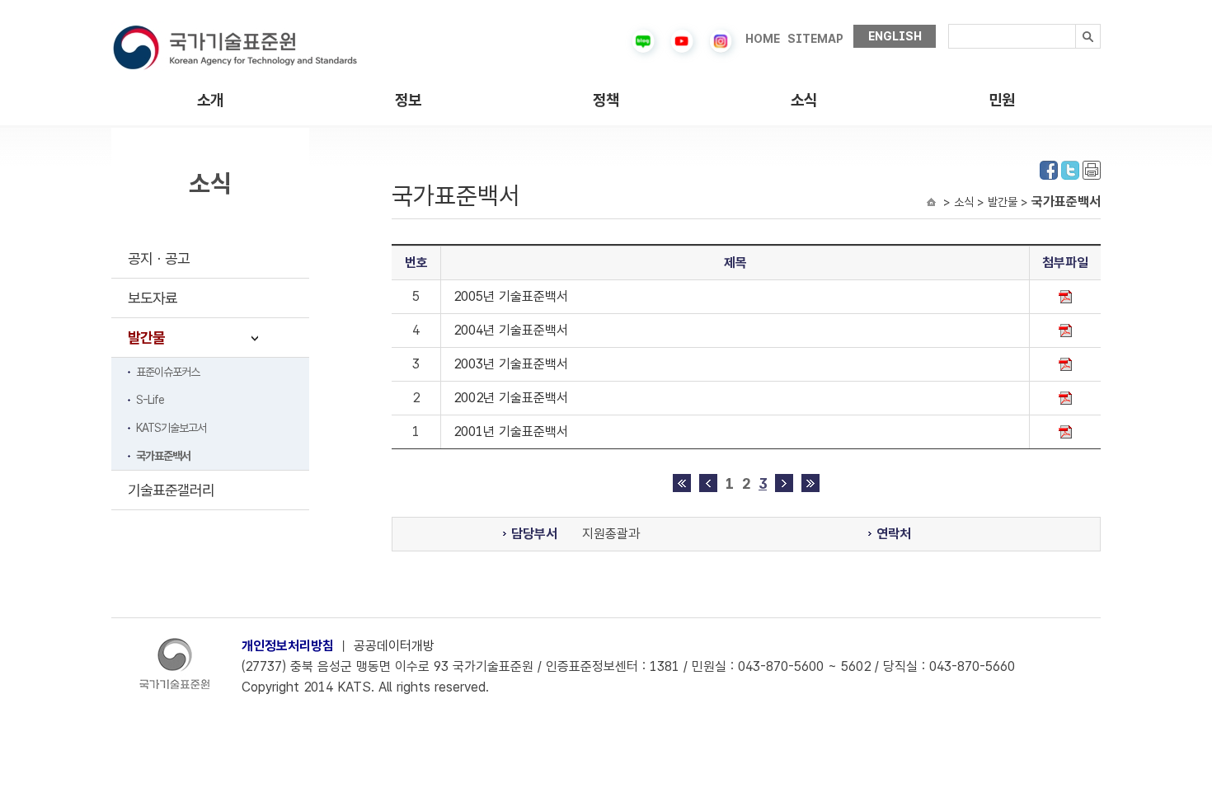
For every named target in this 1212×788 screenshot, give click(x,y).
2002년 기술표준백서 (510, 398)
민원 (1002, 100)
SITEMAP (815, 38)
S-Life (150, 399)
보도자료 (152, 298)
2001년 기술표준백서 (510, 431)
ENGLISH (895, 36)
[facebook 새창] (1049, 168)
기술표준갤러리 (171, 490)
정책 (606, 100)
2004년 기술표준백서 (510, 330)
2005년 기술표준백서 (510, 296)
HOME (762, 38)
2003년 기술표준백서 (510, 364)
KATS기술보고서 (171, 427)
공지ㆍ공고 (159, 258)
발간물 (146, 337)
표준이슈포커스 (168, 371)
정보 (408, 100)
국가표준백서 (163, 455)
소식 (804, 100)
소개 (210, 100)
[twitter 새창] (1070, 168)
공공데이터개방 (394, 646)
